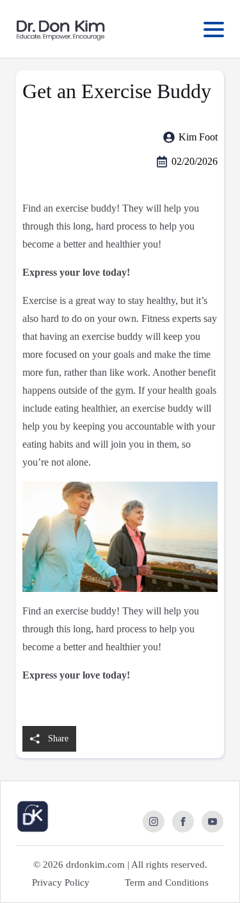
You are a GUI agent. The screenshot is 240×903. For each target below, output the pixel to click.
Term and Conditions (167, 882)
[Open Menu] (214, 29)
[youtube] (212, 821)
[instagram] (153, 821)
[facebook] (183, 821)
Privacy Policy (61, 882)
